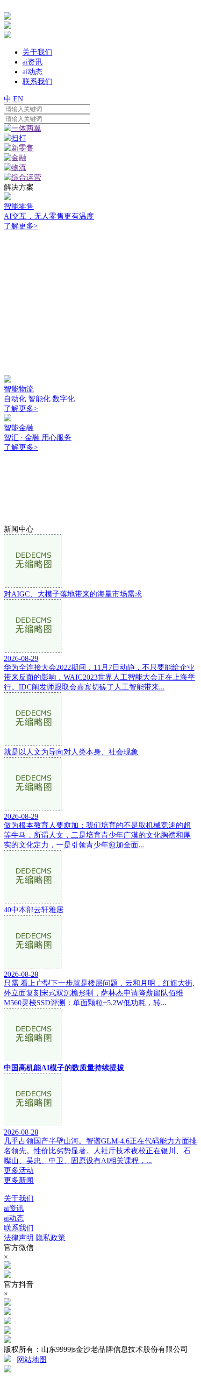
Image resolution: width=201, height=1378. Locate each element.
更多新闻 (19, 1180)
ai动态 (14, 1218)
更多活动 (19, 1170)
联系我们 (19, 1228)
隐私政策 (50, 1238)
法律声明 (19, 1238)
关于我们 (19, 1198)
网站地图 (32, 1360)
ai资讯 (14, 1208)
